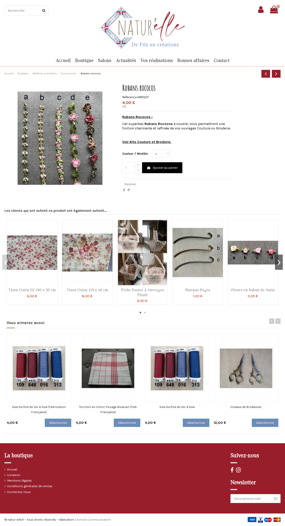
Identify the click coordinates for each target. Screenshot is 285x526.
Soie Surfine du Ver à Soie (177, 407)
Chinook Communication (93, 520)
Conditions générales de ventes (29, 486)
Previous (6, 262)
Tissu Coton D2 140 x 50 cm (32, 290)
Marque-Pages (197, 290)
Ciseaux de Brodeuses (246, 407)
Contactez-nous (19, 492)
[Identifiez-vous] (261, 10)
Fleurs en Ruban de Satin (253, 290)
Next (279, 262)
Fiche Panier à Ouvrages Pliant (142, 292)
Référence (129, 97)
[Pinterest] (129, 190)
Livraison (13, 475)
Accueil (12, 469)
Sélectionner (58, 423)
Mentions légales (19, 480)
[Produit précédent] (265, 74)
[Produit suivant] (276, 74)
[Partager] (124, 190)
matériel (130, 184)
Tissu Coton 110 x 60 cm (87, 290)
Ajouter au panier (165, 168)
